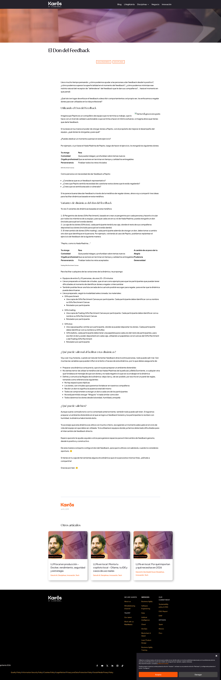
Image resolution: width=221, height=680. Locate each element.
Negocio (155, 4)
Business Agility (147, 601)
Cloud (143, 624)
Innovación (166, 4)
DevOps (144, 629)
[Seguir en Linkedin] (112, 666)
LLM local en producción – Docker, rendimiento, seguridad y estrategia (68, 567)
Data (143, 613)
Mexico (161, 629)
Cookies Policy (49, 672)
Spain (161, 624)
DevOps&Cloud (149, 572)
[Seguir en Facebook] (97, 666)
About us (127, 601)
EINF (160, 616)
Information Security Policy (32, 672)
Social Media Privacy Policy (103, 672)
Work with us (129, 622)
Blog (119, 4)
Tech (77, 575)
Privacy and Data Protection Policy (79, 672)
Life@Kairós (129, 4)
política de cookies (163, 663)
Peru (160, 633)
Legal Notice (61, 672)
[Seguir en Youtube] (102, 666)
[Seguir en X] (107, 666)
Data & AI (54, 575)
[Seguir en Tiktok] (122, 666)
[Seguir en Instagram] (117, 666)
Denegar (198, 674)
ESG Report (163, 611)
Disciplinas (142, 4)
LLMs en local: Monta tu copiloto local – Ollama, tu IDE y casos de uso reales (110, 567)
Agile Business (103, 62)
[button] (216, 656)
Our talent (128, 617)
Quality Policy (16, 672)
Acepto (158, 674)
